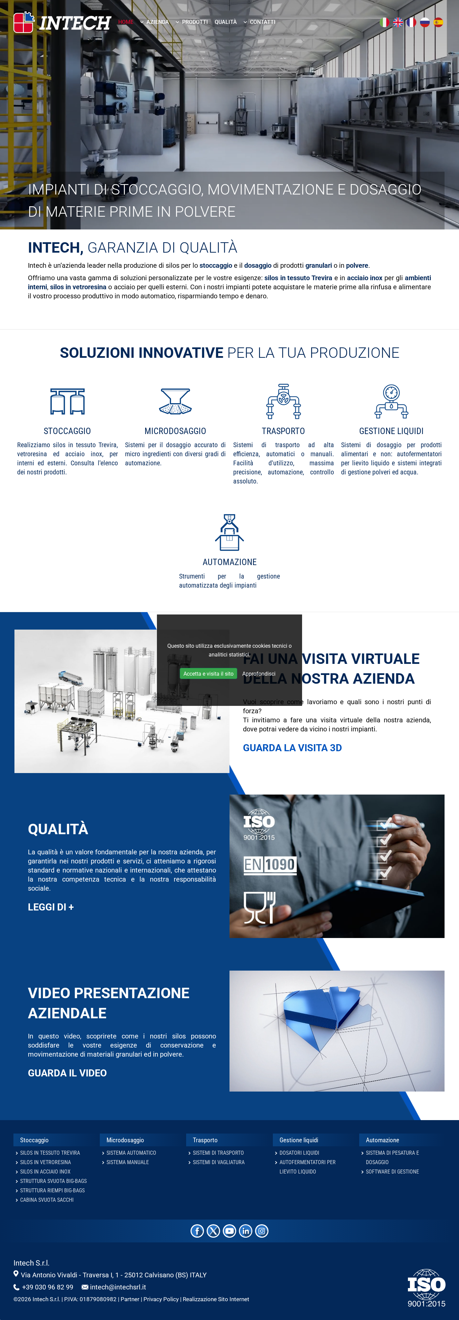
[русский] (425, 22)
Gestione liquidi (391, 431)
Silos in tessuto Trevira (50, 1153)
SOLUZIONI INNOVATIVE (141, 352)
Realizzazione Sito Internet (216, 1299)
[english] (398, 22)
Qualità (58, 829)
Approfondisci (259, 674)
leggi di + (51, 907)
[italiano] (385, 22)
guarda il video (67, 1073)
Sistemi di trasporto (218, 1153)
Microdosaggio (175, 431)
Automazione (230, 562)
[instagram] (261, 1231)
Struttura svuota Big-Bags (53, 1181)
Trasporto (283, 431)
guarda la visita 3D (292, 748)
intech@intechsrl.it (118, 1287)
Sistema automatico (131, 1153)
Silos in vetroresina (45, 1162)
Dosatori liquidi (299, 1153)
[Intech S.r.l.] (74, 22)
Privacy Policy (161, 1299)
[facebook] (197, 1231)
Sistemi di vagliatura (219, 1162)
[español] (439, 22)
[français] (412, 22)
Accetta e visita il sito (208, 674)
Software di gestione (392, 1171)
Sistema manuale (128, 1162)
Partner (130, 1299)
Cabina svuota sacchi (47, 1200)
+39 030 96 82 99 (47, 1287)
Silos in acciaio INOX (45, 1171)
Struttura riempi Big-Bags (52, 1190)
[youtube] (229, 1231)
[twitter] (213, 1231)
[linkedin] (245, 1231)
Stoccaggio (67, 431)
